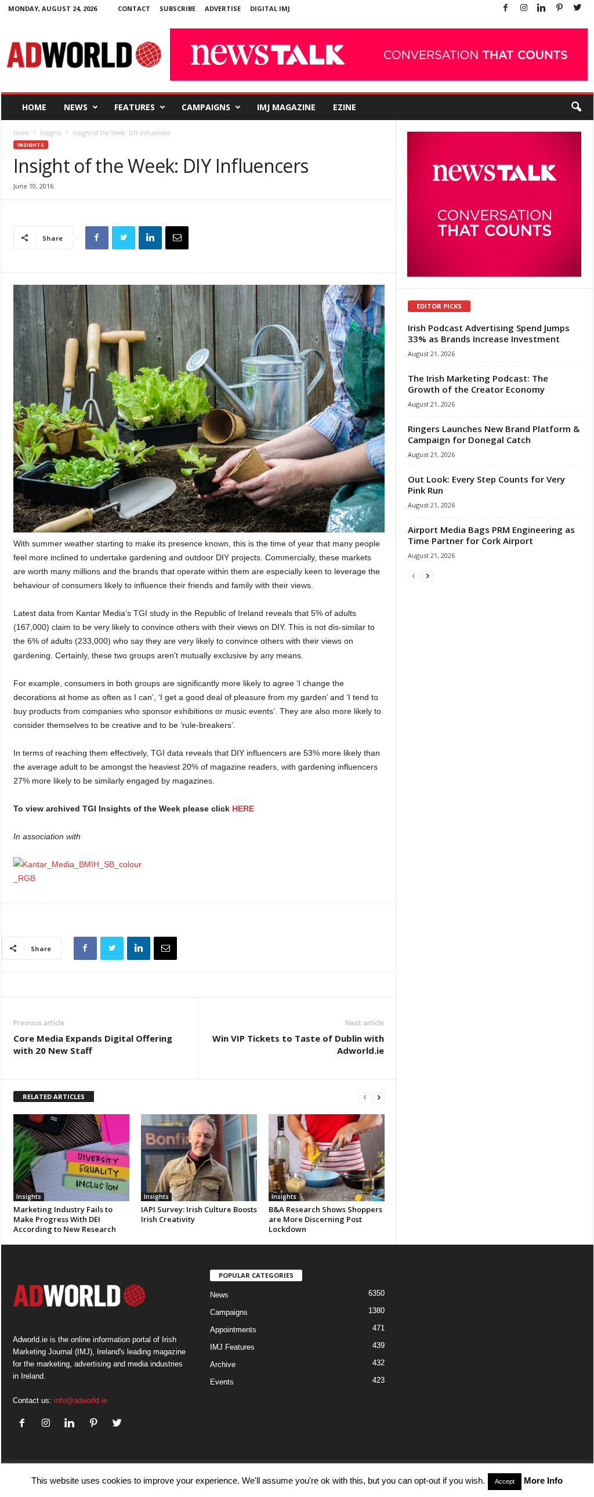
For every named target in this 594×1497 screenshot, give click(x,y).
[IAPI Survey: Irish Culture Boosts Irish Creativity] (199, 1157)
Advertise (223, 8)
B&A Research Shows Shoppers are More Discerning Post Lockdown (325, 1219)
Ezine (344, 107)
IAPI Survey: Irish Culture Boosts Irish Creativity (199, 1214)
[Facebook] (506, 8)
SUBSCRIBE (177, 8)
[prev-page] (365, 1097)
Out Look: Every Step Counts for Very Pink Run (486, 484)
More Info (543, 1480)
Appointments (233, 1329)
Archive (223, 1364)
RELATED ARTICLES (54, 1096)
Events (222, 1382)
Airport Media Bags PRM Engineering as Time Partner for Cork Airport (491, 535)
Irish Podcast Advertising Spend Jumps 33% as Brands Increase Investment (489, 333)
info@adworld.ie (80, 1400)
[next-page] (379, 1097)
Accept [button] (505, 1481)
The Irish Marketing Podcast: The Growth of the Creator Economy (478, 383)
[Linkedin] (542, 8)
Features (134, 107)
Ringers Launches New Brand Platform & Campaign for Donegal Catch (493, 434)
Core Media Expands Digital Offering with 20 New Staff (92, 1044)
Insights (50, 133)
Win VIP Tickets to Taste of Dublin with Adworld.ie (298, 1044)
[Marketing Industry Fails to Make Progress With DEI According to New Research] (71, 1157)
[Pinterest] (560, 8)
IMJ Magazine (286, 107)
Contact (134, 8)
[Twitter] (578, 8)
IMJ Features (232, 1347)
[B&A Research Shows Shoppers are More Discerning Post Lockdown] (327, 1157)
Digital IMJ (270, 8)
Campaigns (206, 107)
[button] (576, 107)
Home (34, 107)
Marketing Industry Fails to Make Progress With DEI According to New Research (64, 1219)
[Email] (177, 237)
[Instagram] (524, 8)
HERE (243, 808)
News (76, 107)
